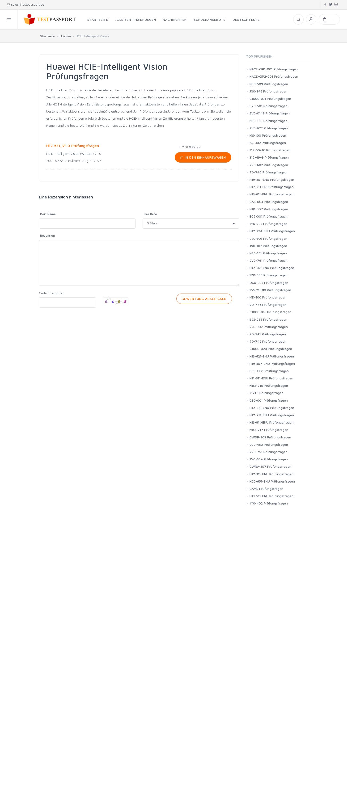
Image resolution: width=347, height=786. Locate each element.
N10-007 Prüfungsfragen (269, 209)
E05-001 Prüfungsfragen (269, 216)
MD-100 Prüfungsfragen (268, 297)
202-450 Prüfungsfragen (269, 444)
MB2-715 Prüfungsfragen (269, 385)
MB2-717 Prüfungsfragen (269, 430)
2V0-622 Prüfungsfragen (269, 128)
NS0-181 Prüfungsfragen (268, 253)
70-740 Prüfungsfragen (268, 172)
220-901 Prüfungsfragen (268, 238)
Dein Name (48, 214)
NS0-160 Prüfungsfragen (269, 121)
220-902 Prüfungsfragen (269, 327)
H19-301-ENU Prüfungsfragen (272, 179)
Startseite (47, 36)
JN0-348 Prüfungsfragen (268, 91)
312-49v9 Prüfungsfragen (269, 157)
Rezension (47, 235)
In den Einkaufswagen (205, 157)
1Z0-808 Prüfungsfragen (269, 275)
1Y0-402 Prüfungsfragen (269, 503)
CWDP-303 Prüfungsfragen (270, 437)
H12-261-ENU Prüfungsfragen (272, 268)
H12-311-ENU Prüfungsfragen (271, 474)
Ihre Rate (150, 214)
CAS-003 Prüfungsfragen (269, 202)
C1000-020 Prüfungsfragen (271, 349)
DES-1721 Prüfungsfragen (269, 371)
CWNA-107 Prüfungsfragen (270, 466)
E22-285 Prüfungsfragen (268, 319)
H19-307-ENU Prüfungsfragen (272, 363)
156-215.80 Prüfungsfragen (270, 290)
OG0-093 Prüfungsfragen (269, 283)
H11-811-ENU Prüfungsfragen (271, 378)
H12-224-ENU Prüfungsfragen (272, 231)
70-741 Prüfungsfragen (268, 334)
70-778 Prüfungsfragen (268, 305)
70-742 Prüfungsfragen (268, 341)
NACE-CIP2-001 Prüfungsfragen (274, 76)
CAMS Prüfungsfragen (266, 489)
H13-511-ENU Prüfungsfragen (271, 496)
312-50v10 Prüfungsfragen (270, 150)
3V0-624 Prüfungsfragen (269, 459)
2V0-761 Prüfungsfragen (269, 260)
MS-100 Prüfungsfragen (268, 135)
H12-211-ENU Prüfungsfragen (272, 187)
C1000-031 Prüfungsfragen (270, 99)
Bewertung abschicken (204, 299)
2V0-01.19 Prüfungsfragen (270, 113)
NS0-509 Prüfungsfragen (269, 84)
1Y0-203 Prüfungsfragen (268, 224)
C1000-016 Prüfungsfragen (270, 312)
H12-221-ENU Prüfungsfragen (272, 408)
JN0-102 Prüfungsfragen (268, 246)
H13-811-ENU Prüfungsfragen (271, 422)
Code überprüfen (51, 293)
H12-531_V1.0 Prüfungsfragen (72, 145)
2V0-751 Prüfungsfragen (269, 452)
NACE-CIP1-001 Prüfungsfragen (274, 69)
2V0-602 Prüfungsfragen (269, 165)
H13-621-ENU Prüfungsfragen (272, 356)
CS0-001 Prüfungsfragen (269, 400)
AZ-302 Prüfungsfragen (268, 143)
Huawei (65, 36)
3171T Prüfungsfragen (267, 393)
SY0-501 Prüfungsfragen (269, 106)
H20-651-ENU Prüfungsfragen (272, 481)
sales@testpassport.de (27, 4)
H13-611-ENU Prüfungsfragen (271, 194)
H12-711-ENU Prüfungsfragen (272, 415)
